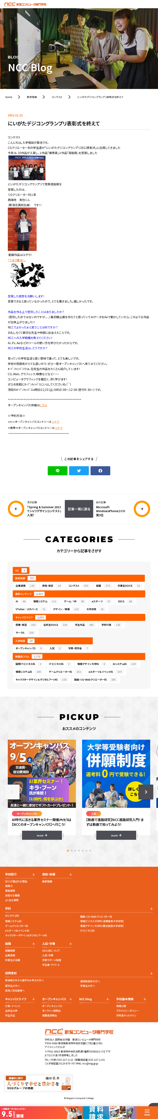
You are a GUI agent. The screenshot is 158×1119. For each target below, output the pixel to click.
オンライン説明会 (51, 1010)
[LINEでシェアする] (57, 470)
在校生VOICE (55, 624)
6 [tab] (86, 851)
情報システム (44, 601)
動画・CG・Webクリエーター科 (95, 679)
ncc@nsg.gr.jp (90, 1063)
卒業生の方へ (87, 985)
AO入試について (51, 950)
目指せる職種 (12, 895)
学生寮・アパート (51, 964)
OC (20, 570)
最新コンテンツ (29, 594)
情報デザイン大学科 (91, 664)
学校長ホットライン (126, 1015)
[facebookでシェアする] (100, 470)
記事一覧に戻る (79, 508)
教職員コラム (27, 656)
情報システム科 (28, 671)
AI (21, 601)
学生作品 (84, 624)
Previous (12, 792)
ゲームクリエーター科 (65, 671)
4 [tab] (79, 851)
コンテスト (78, 585)
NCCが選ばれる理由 (16, 881)
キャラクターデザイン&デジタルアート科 (26, 935)
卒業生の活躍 (12, 960)
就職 (103, 585)
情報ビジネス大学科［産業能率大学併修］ (102, 921)
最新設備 (47, 881)
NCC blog (85, 999)
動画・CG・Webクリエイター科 (96, 916)
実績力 (9, 886)
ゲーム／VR (74, 601)
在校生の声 (11, 1010)
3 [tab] (75, 851)
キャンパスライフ (29, 617)
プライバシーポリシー (127, 1010)
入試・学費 (47, 955)
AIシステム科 (124, 664)
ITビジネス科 (59, 664)
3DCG (125, 601)
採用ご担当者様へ (15, 990)
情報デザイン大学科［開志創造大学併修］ (102, 925)
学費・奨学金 (78, 648)
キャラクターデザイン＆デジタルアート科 (41, 679)
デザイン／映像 (66, 609)
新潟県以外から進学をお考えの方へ (24, 980)
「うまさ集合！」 (17, 260)
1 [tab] (68, 851)
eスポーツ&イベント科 (17, 930)
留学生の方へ (12, 985)
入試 (55, 648)
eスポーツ (101, 601)
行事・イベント (12, 1006)
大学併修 (95, 609)
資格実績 (10, 890)
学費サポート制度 (51, 960)
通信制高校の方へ (90, 981)
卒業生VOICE (129, 585)
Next (145, 792)
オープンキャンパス (29, 648)
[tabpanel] (42, 790)
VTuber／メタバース (30, 609)
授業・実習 (26, 624)
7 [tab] (90, 851)
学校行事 (110, 624)
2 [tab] (72, 851)
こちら (43, 405)
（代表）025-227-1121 (61, 1059)
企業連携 (25, 585)
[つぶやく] (79, 470)
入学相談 (24, 640)
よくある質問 (12, 900)
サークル (25, 632)
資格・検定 (51, 585)
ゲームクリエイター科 (16, 925)
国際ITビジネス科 (28, 664)
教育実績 (24, 578)
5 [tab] (83, 851)
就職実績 (10, 950)
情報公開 (121, 1006)
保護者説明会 (49, 1015)
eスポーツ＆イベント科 (105, 671)
